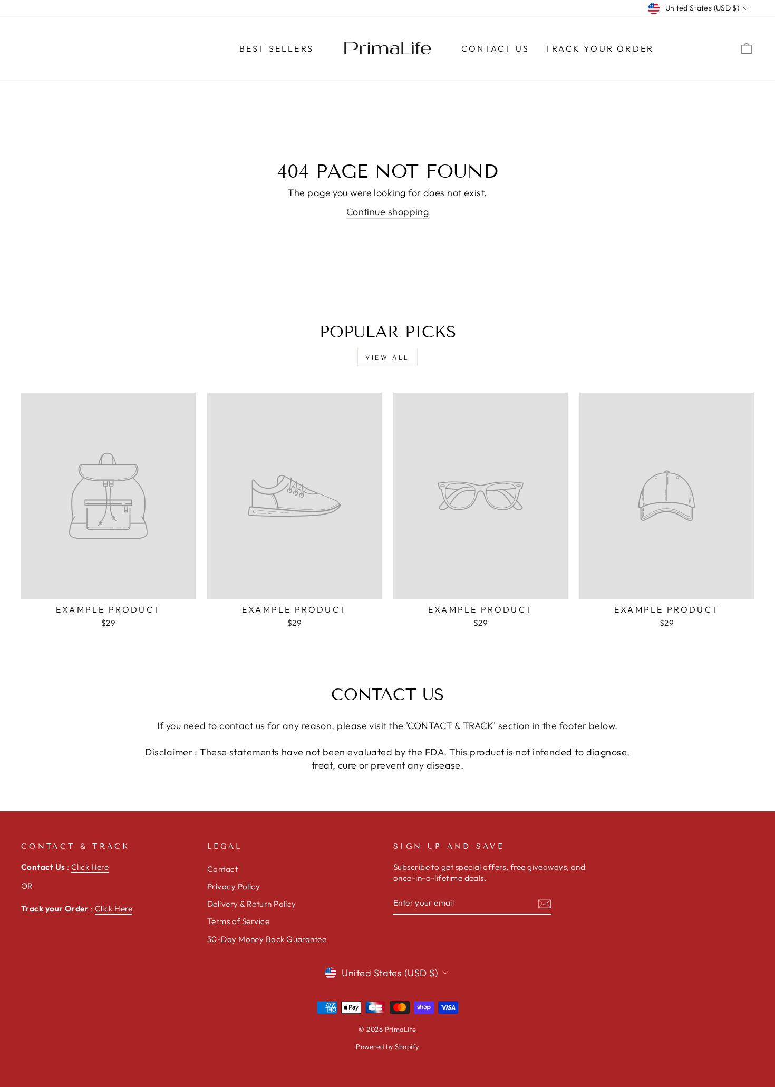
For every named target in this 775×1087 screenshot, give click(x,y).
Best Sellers (276, 48)
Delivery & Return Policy (251, 904)
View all (387, 357)
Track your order (599, 48)
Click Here (90, 867)
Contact (222, 869)
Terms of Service (238, 921)
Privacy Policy (233, 886)
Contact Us (495, 48)
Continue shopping (387, 212)
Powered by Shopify (387, 1046)
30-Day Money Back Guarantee (266, 939)
